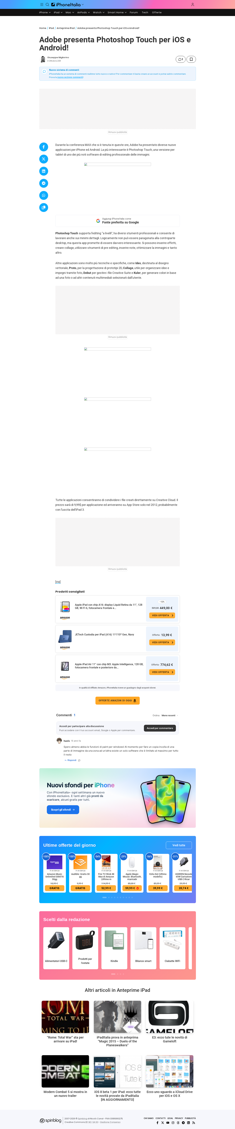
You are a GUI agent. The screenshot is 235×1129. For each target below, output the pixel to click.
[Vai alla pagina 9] (129, 897)
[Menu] (42, 4)
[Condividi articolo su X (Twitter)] (43, 159)
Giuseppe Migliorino (58, 57)
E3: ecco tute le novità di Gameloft (169, 1039)
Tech (145, 12)
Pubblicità (190, 1118)
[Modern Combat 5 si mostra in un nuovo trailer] (65, 1071)
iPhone (43, 12)
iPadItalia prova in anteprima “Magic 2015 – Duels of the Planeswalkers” (117, 1041)
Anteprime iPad (66, 28)
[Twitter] (163, 1122)
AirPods (82, 12)
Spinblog (82, 1118)
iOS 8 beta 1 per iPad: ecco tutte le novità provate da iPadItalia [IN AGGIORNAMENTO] (117, 1096)
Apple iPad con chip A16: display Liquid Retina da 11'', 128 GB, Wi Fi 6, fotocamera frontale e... (108, 606)
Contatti (161, 1118)
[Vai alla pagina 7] (123, 897)
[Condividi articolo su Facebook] (43, 146)
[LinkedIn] (188, 1122)
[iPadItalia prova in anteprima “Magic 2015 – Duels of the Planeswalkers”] (117, 1017)
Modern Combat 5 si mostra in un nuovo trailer (65, 1094)
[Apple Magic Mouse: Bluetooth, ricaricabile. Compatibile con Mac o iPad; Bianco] (132, 862)
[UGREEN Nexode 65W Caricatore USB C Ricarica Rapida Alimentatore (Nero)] (183, 862)
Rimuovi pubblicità (117, 132)
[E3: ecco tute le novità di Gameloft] (169, 1017)
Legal (170, 1118)
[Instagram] (173, 1122)
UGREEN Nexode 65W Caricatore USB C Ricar (183, 877)
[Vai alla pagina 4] (114, 897)
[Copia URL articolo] (43, 207)
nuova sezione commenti (70, 77)
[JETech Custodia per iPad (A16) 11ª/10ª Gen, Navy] (65, 636)
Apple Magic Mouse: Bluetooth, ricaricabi (132, 877)
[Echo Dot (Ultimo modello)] (158, 862)
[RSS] (194, 1122)
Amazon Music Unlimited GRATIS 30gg (54, 877)
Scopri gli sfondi (61, 809)
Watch (97, 12)
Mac (68, 12)
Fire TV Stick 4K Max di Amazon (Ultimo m (106, 877)
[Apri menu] (82, 4)
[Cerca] (47, 4)
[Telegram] (183, 1122)
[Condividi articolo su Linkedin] (43, 171)
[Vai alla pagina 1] (104, 897)
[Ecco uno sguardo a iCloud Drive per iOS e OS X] (169, 1071)
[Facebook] (157, 1122)
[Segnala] (79, 760)
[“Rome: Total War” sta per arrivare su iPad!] (65, 1017)
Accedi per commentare (160, 728)
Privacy (179, 1118)
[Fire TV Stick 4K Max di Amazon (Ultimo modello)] (106, 862)
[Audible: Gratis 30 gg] (80, 862)
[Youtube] (168, 1122)
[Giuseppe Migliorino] (42, 59)
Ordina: (156, 715)
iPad (57, 12)
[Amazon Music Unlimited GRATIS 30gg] (54, 862)
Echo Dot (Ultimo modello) (158, 875)
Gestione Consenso (110, 1122)
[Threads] (178, 1122)
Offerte (157, 12)
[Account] (192, 4)
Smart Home (116, 12)
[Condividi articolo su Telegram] (43, 183)
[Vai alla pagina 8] (126, 897)
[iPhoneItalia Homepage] (65, 4)
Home (42, 28)
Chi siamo (149, 1118)
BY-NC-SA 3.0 (91, 1122)
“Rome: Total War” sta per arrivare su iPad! (65, 1039)
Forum (134, 12)
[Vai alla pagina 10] (132, 897)
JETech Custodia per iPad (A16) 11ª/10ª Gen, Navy (104, 634)
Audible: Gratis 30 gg (80, 875)
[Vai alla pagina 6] (120, 897)
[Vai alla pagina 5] (117, 897)
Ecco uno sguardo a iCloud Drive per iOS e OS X (170, 1094)
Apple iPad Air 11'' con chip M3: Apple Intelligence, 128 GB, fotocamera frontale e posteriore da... (109, 666)
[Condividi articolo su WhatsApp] (43, 195)
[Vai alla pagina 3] (111, 897)
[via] (58, 581)
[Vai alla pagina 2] (109, 897)
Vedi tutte (178, 845)
